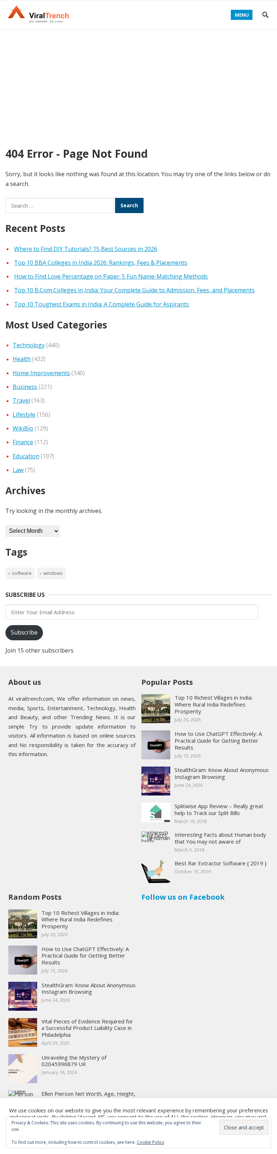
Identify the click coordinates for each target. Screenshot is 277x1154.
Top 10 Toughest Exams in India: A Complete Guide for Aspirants (101, 304)
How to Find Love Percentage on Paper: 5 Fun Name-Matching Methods (111, 276)
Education (26, 456)
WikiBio (23, 428)
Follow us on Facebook (183, 897)
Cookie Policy (150, 1142)
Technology (29, 345)
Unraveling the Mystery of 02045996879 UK (73, 1061)
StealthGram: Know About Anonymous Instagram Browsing (222, 773)
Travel (21, 400)
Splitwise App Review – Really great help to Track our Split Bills (219, 809)
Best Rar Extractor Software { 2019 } (221, 863)
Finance (23, 442)
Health (22, 359)
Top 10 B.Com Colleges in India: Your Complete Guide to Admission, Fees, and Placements (134, 290)
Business (25, 387)
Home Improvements (41, 373)
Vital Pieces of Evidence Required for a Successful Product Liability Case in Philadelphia (87, 1028)
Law (18, 470)
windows (53, 573)
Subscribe (24, 632)
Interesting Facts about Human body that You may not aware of (220, 838)
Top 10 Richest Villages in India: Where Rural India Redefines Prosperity (213, 704)
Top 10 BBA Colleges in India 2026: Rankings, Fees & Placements (100, 263)
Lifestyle (24, 415)
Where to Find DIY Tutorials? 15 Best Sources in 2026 (85, 249)
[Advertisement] (138, 84)
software (22, 573)
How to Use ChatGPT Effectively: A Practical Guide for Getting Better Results (218, 740)
